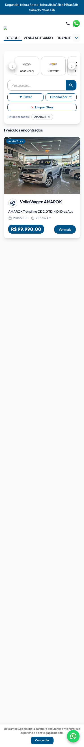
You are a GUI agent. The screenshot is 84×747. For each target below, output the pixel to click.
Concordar (42, 740)
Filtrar (28, 97)
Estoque (12, 38)
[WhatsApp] (73, 736)
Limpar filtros (44, 107)
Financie (63, 38)
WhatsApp (76, 23)
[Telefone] (68, 23)
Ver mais (65, 229)
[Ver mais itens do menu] (76, 38)
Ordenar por (58, 97)
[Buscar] (71, 85)
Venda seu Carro (38, 38)
